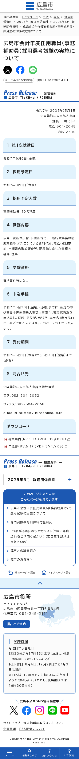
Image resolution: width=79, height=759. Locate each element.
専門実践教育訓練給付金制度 (31, 522)
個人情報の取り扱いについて (44, 722)
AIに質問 (69, 755)
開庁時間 (21, 641)
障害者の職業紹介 (23, 550)
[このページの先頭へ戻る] (39, 583)
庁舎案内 (19, 623)
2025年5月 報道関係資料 (32, 479)
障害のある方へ (22, 559)
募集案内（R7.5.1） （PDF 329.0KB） (37, 439)
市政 (46, 17)
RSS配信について (32, 728)
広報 (56, 17)
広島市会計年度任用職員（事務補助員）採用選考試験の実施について (41, 511)
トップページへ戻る (59, 572)
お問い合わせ (49, 756)
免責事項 (9, 728)
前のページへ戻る (25, 572)
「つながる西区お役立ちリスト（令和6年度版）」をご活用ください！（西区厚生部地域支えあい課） (40, 536)
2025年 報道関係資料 (32, 21)
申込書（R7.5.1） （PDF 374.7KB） (36, 446)
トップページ (30, 17)
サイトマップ (11, 722)
